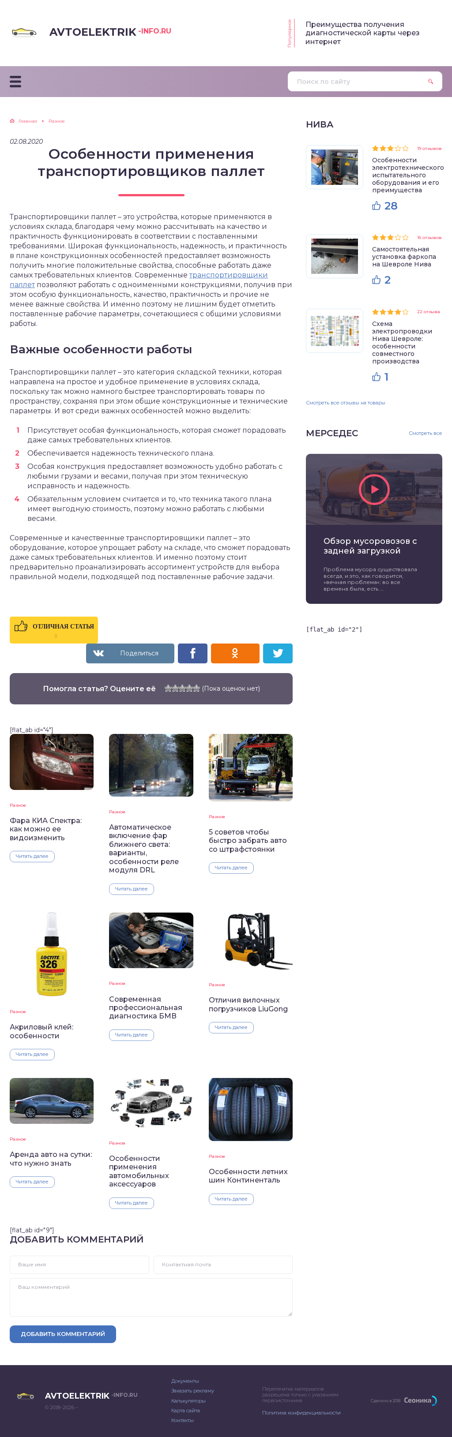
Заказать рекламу (192, 1391)
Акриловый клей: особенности (41, 1031)
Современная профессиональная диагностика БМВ (145, 1008)
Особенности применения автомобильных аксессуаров (139, 1171)
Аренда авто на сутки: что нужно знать (51, 1158)
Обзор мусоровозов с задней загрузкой (370, 546)
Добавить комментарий (63, 1333)
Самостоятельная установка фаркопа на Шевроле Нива (404, 256)
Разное (18, 805)
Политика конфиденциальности (301, 1413)
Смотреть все (425, 433)
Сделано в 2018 (385, 1400)
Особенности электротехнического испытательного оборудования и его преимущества (408, 175)
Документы (185, 1381)
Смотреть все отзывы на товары (345, 403)
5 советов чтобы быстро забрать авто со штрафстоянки (248, 840)
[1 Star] (168, 688)
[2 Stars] (175, 688)
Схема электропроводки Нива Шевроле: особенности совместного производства (402, 342)
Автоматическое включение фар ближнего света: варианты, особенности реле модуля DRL (144, 848)
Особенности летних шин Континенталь (248, 1176)
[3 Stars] (182, 688)
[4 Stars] (189, 688)
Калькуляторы (188, 1401)
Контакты (182, 1420)
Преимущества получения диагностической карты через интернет (362, 33)
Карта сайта (185, 1410)
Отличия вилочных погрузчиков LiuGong (248, 1004)
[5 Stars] (196, 688)
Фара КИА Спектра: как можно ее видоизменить (46, 829)
